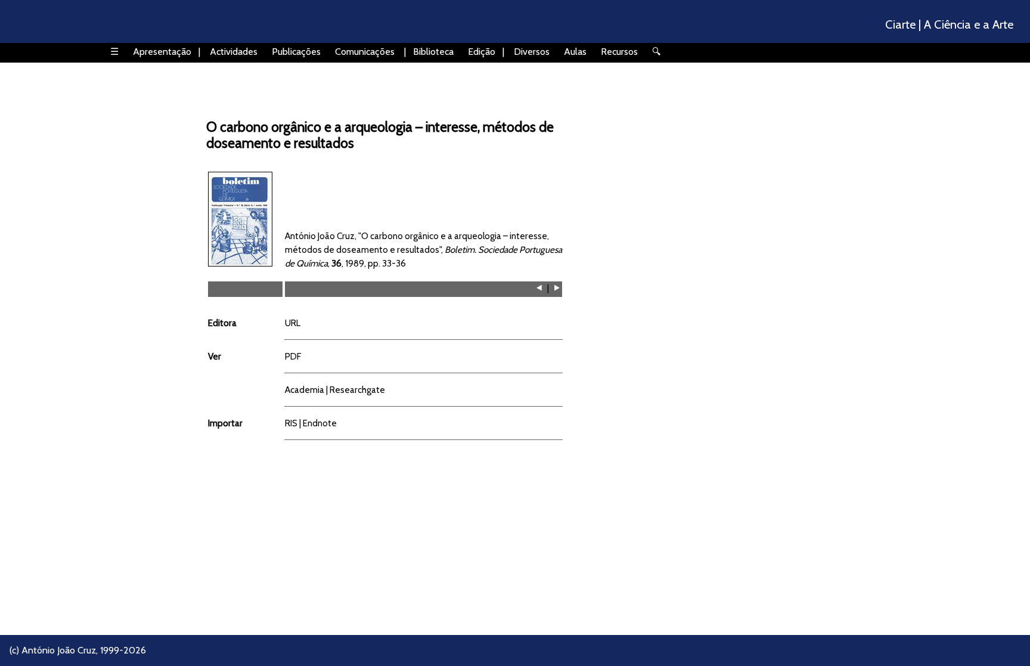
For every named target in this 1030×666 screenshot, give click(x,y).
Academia (304, 389)
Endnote (320, 423)
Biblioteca (433, 51)
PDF (293, 356)
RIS (291, 423)
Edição (481, 51)
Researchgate (357, 389)
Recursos (619, 51)
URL (292, 323)
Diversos (532, 51)
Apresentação (162, 51)
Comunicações (365, 51)
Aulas (575, 51)
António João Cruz (58, 650)
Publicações (296, 51)
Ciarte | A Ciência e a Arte (949, 24)
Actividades (234, 51)
